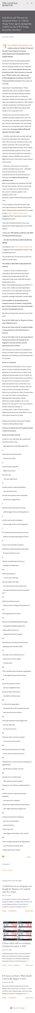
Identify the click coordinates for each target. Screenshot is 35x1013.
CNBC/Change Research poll (16, 213)
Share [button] (29, 857)
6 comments (12, 998)
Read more (29, 911)
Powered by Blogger (18, 1008)
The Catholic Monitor (10, 4)
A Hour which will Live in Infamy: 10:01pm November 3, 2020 (16, 944)
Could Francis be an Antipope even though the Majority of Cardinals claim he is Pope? (17, 889)
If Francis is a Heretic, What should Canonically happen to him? (17, 977)
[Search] (27, 3)
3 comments (12, 911)
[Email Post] (3, 857)
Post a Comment (7, 870)
